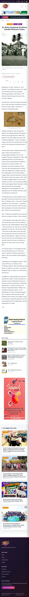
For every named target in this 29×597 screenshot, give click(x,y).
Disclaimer (18, 593)
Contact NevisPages (8, 587)
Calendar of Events (6, 571)
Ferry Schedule (5, 574)
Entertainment (5, 559)
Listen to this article (8, 76)
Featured (8, 20)
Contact (3, 576)
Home (3, 20)
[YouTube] (26, 1)
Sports (3, 557)
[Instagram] (24, 1)
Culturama (4, 569)
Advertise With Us (19, 594)
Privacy (22, 593)
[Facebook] (22, 1)
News (3, 554)
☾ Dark (18, 1)
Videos (3, 562)
